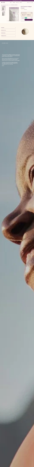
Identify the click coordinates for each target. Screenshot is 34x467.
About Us (17, 2)
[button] (28, 2)
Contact (21, 2)
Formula (14, 2)
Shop (10, 2)
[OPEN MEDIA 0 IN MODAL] (18, 20)
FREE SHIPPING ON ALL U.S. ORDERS (17, 0)
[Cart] (32, 2)
